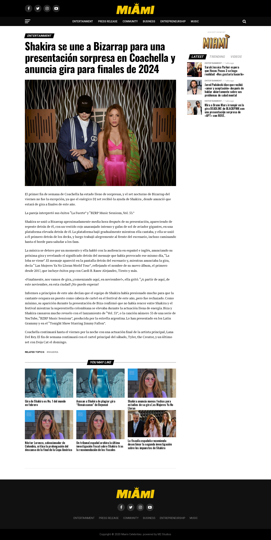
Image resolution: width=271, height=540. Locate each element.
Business (149, 21)
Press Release (107, 21)
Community (130, 21)
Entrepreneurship (173, 21)
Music (195, 21)
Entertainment (82, 21)
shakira (53, 352)
